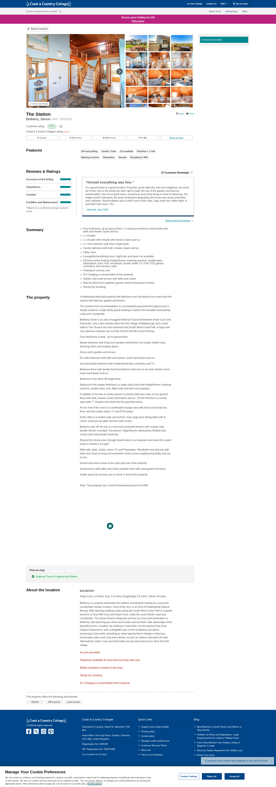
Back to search (39, 28)
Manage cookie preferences (155, 741)
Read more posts (206, 755)
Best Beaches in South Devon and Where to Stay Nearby (219, 728)
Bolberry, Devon (49, 119)
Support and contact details (155, 726)
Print (191, 113)
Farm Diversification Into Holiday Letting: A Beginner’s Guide (218, 744)
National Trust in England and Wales (56, 576)
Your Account (241, 4)
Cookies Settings (188, 776)
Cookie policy (148, 736)
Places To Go (215, 11)
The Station (38, 114)
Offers (244, 11)
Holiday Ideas (232, 11)
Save (181, 113)
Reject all (211, 776)
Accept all (234, 776)
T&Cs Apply (138, 21)
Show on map (176, 137)
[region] (138, 776)
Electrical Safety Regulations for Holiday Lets (219, 750)
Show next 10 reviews (177, 220)
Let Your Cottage (194, 4)
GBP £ (224, 4)
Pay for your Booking (151, 754)
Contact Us (211, 4)
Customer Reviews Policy (154, 745)
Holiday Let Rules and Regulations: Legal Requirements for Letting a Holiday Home (218, 736)
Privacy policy (148, 731)
